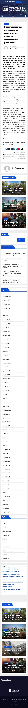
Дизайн (5, 527)
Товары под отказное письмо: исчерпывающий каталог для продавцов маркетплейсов (11, 280)
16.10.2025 (8, 670)
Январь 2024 (6, 367)
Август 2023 (6, 386)
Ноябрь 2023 (6, 374)
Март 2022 (6, 453)
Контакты (16, 704)
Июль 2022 (6, 437)
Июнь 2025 (6, 312)
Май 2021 (5, 492)
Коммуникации (7, 531)
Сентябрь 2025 (7, 308)
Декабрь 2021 (6, 465)
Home (11, 704)
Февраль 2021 (7, 504)
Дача (4, 523)
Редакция (14, 46)
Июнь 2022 (6, 441)
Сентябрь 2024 (7, 339)
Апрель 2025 (6, 320)
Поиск (4, 235)
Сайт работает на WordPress (9, 699)
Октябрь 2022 (6, 426)
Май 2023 (5, 398)
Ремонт (5, 543)
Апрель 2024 (6, 355)
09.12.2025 (8, 636)
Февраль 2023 (7, 410)
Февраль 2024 (7, 363)
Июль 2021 (6, 484)
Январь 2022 (6, 461)
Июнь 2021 (6, 488)
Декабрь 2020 (6, 512)
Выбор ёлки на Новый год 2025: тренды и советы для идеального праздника (12, 273)
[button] (23, 16)
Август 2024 (6, 343)
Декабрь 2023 (6, 371)
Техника (5, 554)
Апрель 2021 (6, 496)
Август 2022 (6, 433)
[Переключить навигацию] (13, 16)
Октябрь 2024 (6, 335)
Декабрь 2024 (6, 327)
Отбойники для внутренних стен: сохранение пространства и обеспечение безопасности (12, 569)
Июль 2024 (6, 347)
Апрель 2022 (6, 449)
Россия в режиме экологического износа (12, 206)
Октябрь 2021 (6, 473)
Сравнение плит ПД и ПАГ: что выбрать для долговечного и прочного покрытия (13, 266)
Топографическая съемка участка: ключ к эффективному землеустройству (13, 584)
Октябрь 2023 (6, 378)
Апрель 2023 (6, 402)
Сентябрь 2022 (7, 429)
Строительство (7, 547)
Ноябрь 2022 (6, 422)
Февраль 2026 (7, 296)
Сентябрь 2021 (7, 477)
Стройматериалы (8, 550)
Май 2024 (5, 351)
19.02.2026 (8, 619)
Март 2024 (6, 359)
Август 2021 (6, 480)
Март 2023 (6, 406)
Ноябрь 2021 (6, 469)
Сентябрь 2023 (7, 382)
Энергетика (6, 558)
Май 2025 (5, 316)
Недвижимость (7, 535)
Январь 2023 (6, 414)
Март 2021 (6, 500)
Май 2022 (5, 445)
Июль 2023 (6, 390)
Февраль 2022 (7, 457)
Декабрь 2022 (6, 418)
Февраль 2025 (7, 323)
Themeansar (14, 701)
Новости (6, 186)
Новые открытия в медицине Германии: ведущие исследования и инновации (13, 576)
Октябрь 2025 (6, 304)
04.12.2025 (8, 653)
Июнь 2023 (6, 394)
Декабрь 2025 (6, 300)
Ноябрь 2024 (6, 331)
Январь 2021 (6, 508)
